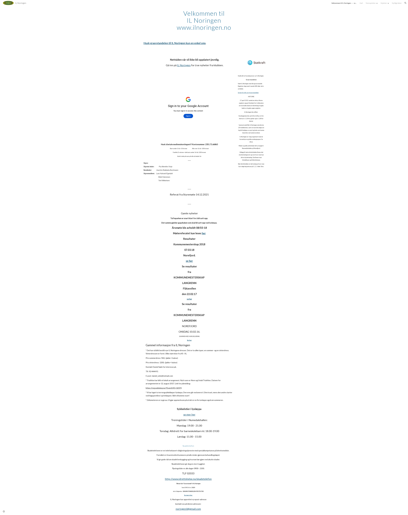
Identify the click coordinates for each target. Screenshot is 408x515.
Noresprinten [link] (371, 3)
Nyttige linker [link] (397, 3)
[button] (405, 3)
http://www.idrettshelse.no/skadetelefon (188, 478)
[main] (204, 20)
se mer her (189, 414)
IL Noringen (184, 65)
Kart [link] (361, 3)
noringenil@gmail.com (188, 508)
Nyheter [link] (384, 3)
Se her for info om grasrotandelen (248, 92)
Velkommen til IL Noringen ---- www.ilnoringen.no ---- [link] (344, 3)
